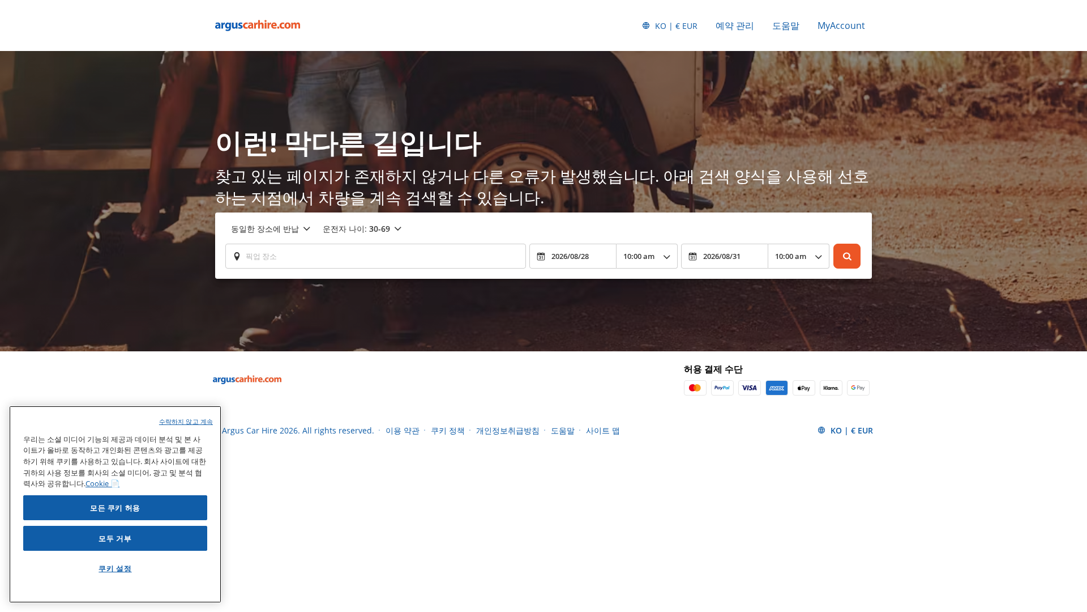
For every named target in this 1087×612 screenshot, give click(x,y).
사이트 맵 (603, 430)
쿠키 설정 (115, 568)
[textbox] (375, 256)
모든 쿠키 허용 (115, 508)
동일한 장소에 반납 (265, 228)
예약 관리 (735, 25)
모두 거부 (115, 538)
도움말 (785, 25)
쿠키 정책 (448, 430)
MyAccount (841, 25)
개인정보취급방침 (508, 430)
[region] (115, 504)
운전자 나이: (356, 228)
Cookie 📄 (102, 483)
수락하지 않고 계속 (186, 421)
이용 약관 (403, 430)
